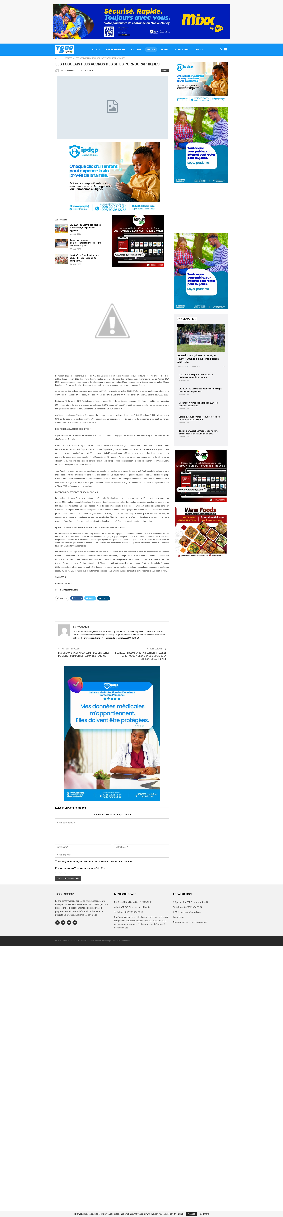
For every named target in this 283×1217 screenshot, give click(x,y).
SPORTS (164, 49)
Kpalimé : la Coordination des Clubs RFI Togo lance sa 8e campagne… (84, 258)
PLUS (198, 49)
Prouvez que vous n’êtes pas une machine (75, 868)
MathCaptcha (64, 873)
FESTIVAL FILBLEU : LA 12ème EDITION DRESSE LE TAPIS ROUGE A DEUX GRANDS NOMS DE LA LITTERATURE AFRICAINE (140, 656)
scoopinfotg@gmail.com (66, 590)
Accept (191, 1214)
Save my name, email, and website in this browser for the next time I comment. (96, 861)
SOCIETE (151, 49)
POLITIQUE (136, 49)
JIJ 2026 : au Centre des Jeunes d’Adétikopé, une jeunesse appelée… (85, 228)
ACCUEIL (96, 49)
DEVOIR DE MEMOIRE (115, 49)
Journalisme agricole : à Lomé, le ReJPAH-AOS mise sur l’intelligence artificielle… (198, 359)
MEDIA (180, 325)
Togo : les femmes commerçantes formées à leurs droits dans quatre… (85, 243)
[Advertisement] (112, 610)
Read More (204, 1214)
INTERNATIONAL (182, 49)
